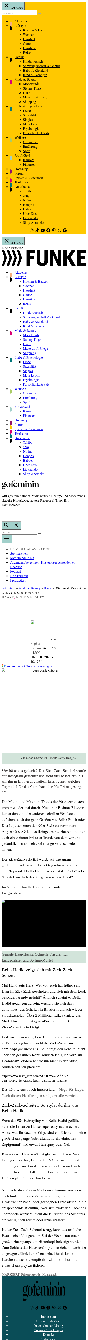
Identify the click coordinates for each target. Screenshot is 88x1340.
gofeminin (8, 588)
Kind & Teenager (35, 74)
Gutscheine (22, 186)
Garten (27, 43)
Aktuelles (21, 21)
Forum (19, 173)
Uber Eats (30, 213)
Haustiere (29, 48)
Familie (19, 57)
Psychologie (31, 128)
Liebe (27, 110)
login (4, 513)
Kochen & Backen (35, 30)
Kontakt (48, 1334)
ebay (26, 195)
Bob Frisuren (19, 575)
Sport (26, 151)
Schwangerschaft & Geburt (41, 66)
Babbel (28, 209)
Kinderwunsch (33, 61)
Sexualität (29, 115)
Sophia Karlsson (37, 645)
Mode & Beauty (25, 79)
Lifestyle (20, 25)
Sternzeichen (19, 553)
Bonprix (28, 204)
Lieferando (30, 218)
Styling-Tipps (32, 88)
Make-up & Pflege (35, 97)
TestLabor (21, 182)
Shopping (29, 101)
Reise (27, 52)
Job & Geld (22, 155)
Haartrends (49, 1274)
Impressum (48, 1316)
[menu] (7, 539)
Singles (28, 119)
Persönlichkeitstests (36, 133)
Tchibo (27, 191)
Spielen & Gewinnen (29, 177)
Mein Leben (31, 124)
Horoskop (21, 168)
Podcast (15, 571)
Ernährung (30, 146)
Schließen (17, 8)
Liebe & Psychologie (29, 106)
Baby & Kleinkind (35, 70)
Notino (27, 200)
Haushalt (29, 39)
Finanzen (29, 164)
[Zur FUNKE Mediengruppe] (44, 264)
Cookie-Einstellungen (48, 1330)
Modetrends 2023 (22, 558)
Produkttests (18, 580)
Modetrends (31, 83)
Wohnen (28, 34)
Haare (27, 92)
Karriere (28, 159)
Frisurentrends (30, 1274)
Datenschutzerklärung (48, 1325)
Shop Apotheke (33, 222)
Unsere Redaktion (48, 1321)
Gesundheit (30, 142)
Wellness (20, 137)
